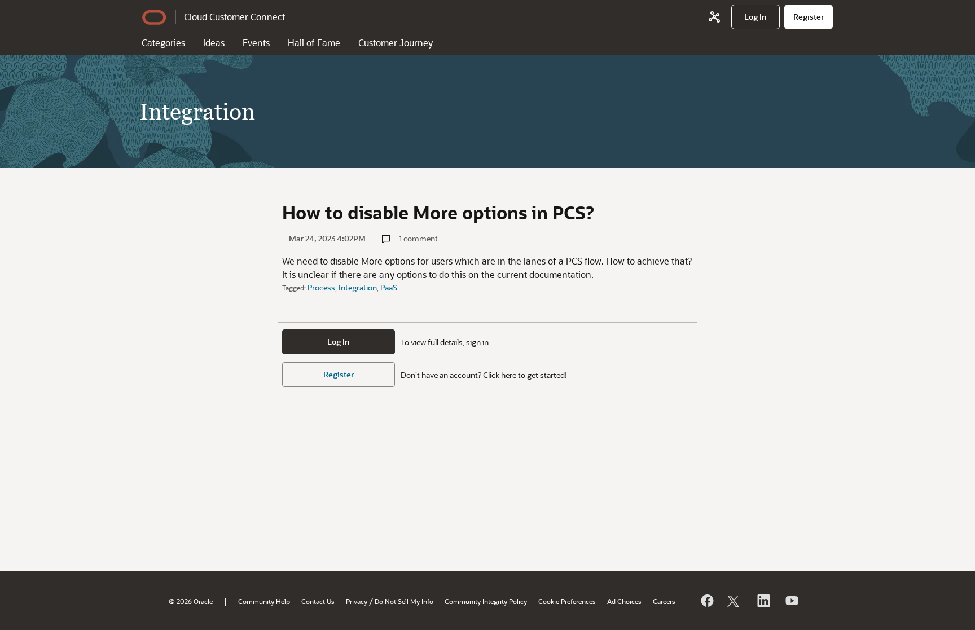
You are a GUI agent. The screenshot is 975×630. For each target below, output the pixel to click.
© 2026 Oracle (191, 601)
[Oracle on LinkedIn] (763, 600)
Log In (338, 341)
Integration (358, 287)
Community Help (264, 601)
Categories (163, 43)
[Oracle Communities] (714, 17)
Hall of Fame (314, 43)
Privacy (356, 601)
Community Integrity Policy (486, 601)
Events (256, 43)
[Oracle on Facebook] (706, 600)
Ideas (214, 43)
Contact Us (318, 601)
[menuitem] (755, 17)
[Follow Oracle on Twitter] (734, 600)
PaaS (388, 287)
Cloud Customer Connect (234, 17)
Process (321, 287)
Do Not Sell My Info (404, 601)
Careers (664, 601)
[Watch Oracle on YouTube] (791, 600)
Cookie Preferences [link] (567, 601)
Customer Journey (395, 43)
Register (338, 374)
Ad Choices (624, 601)
